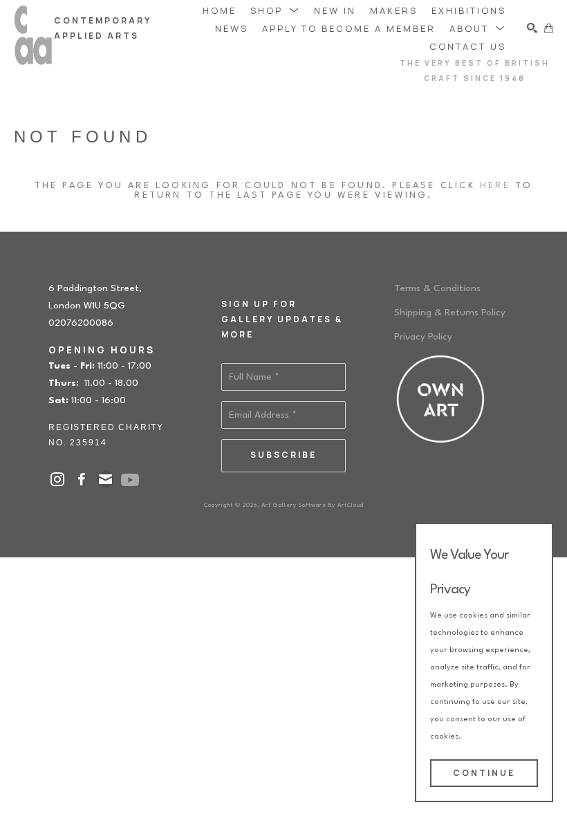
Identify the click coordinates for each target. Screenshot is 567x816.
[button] (275, 10)
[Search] (532, 28)
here (495, 185)
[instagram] (57, 479)
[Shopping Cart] (548, 28)
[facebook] (81, 479)
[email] (105, 479)
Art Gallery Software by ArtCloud (312, 505)
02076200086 (80, 323)
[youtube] (130, 480)
